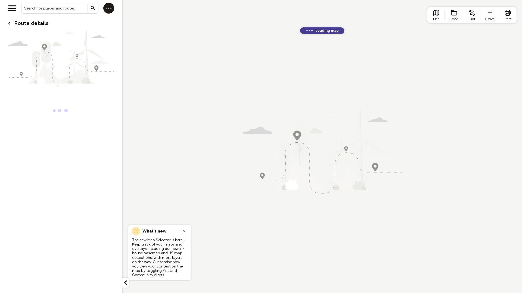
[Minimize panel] (125, 283)
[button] (125, 282)
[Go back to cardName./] (9, 23)
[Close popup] (184, 231)
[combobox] (59, 8)
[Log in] (108, 8)
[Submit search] (93, 8)
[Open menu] (12, 8)
